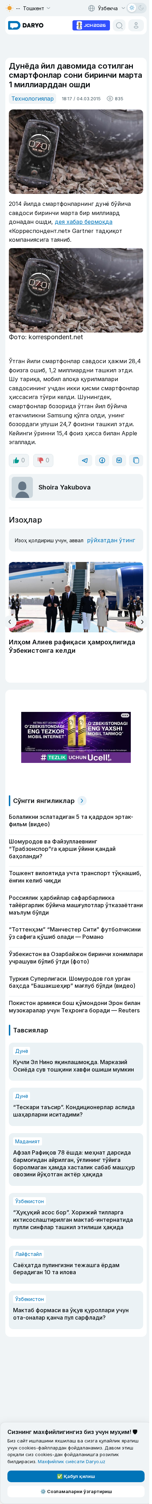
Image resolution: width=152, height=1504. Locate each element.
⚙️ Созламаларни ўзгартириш (76, 1491)
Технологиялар (32, 98)
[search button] (119, 25)
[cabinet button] (136, 25)
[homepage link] (25, 25)
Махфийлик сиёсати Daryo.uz (71, 1461)
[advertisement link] (91, 24)
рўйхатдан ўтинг (111, 540)
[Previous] (10, 621)
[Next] (141, 621)
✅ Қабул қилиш (76, 1476)
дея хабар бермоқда (83, 221)
